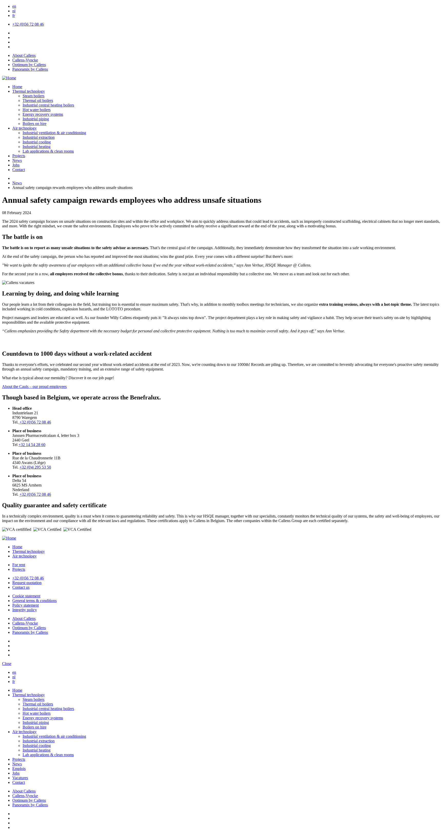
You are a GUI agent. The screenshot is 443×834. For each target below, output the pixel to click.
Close (6, 663)
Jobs (15, 165)
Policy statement (25, 605)
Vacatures (20, 778)
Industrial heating (37, 146)
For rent (18, 565)
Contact (18, 169)
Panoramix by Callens (30, 69)
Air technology (24, 128)
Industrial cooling (37, 142)
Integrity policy (24, 610)
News (17, 160)
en (14, 6)
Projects (18, 156)
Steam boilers (33, 96)
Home (17, 87)
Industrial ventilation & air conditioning (54, 133)
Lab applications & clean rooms (48, 151)
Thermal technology (28, 91)
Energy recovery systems (43, 114)
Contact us (20, 587)
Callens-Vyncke (25, 60)
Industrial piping (36, 119)
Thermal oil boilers (38, 100)
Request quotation (27, 582)
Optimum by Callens (29, 64)
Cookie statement (26, 596)
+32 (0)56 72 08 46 (28, 24)
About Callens (24, 55)
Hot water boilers (37, 110)
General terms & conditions (34, 600)
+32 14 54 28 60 (31, 444)
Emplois (19, 768)
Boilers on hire (34, 123)
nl (13, 11)
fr (13, 15)
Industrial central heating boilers (48, 105)
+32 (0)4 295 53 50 (35, 467)
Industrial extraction (39, 137)
